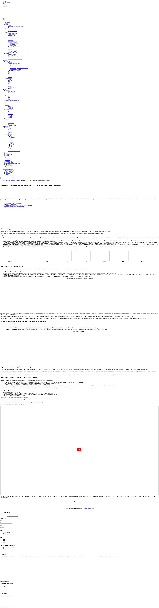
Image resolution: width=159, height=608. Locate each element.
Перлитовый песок (12, 35)
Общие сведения (11, 91)
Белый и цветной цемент (15, 69)
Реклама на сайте (6, 2)
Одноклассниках (90, 508)
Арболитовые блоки (12, 41)
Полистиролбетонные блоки (14, 46)
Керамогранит (8, 109)
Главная (4, 18)
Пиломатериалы (8, 101)
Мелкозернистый (9, 165)
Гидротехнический (9, 162)
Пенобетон (7, 160)
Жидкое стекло (11, 75)
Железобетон (8, 156)
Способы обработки (12, 92)
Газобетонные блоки (12, 42)
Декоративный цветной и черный (15, 59)
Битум (9, 86)
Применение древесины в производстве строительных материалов (17, 205)
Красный (10, 106)
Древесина (13, 180)
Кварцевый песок (11, 34)
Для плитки (7, 173)
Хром (11, 146)
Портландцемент (14, 64)
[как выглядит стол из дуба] (67, 260)
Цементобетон (8, 161)
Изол (9, 81)
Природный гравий (12, 27)
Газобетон (7, 155)
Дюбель (9, 133)
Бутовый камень (8, 20)
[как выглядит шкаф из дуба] (86, 260)
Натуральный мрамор (12, 31)
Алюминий (12, 137)
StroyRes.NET (3, 556)
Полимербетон (8, 158)
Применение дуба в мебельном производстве (13, 203)
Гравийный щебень (12, 54)
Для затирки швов (9, 171)
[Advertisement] (79, 218)
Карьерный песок (11, 36)
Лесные (8, 180)
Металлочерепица (12, 125)
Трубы (6, 118)
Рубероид (10, 79)
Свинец (12, 143)
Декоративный (8, 164)
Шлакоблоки (10, 40)
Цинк (11, 142)
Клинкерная (10, 112)
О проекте (5, 4)
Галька (9, 25)
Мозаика (10, 116)
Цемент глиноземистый (15, 66)
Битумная (10, 120)
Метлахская (10, 114)
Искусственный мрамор (13, 29)
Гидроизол (10, 83)
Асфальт (9, 88)
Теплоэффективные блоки (13, 51)
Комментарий (3, 518)
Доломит (10, 73)
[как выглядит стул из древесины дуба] (29, 260)
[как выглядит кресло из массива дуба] (48, 260)
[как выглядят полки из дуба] (124, 260)
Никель (12, 144)
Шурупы (10, 132)
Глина (6, 23)
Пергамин (10, 80)
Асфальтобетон (8, 154)
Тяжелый (7, 166)
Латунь (11, 136)
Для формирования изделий (11, 175)
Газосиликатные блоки (13, 43)
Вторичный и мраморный (13, 58)
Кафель (9, 111)
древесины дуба (45, 237)
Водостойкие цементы (15, 70)
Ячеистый (7, 167)
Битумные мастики (12, 87)
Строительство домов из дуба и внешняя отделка (14, 206)
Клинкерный (10, 108)
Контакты (5, 6)
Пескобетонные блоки (12, 50)
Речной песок (11, 37)
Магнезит (10, 74)
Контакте (85, 508)
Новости (5, 3)
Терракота (10, 117)
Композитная (11, 121)
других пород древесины (11, 371)
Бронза (11, 138)
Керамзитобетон (8, 157)
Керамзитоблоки (11, 44)
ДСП (9, 96)
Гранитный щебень (12, 55)
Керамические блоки (12, 45)
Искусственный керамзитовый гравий (16, 26)
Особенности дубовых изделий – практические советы (15, 207)
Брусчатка (7, 22)
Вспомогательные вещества (14, 151)
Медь (11, 139)
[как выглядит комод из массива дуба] (105, 260)
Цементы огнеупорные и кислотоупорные (19, 68)
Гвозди (9, 129)
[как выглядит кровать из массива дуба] (10, 260)
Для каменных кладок (10, 170)
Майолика (10, 115)
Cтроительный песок (12, 33)
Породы (9, 93)
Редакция (5, 1)
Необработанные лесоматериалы (12, 100)
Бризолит (10, 49)
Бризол (9, 82)
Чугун (11, 149)
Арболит (7, 153)
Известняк (10, 77)
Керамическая (11, 123)
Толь (9, 84)
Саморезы (10, 130)
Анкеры (9, 128)
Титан (11, 145)
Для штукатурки (8, 172)
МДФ (9, 98)
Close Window (3, 593)
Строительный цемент (15, 63)
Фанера (7, 102)
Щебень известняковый (13, 56)
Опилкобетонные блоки (13, 52)
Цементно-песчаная (12, 124)
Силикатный (10, 107)
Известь (9, 71)
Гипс (9, 72)
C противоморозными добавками (12, 163)
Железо (11, 148)
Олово (11, 141)
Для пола (7, 174)
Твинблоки (10, 47)
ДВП (9, 97)
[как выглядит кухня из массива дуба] (142, 260)
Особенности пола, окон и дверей (10, 204)
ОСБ (9, 99)
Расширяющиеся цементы (15, 65)
